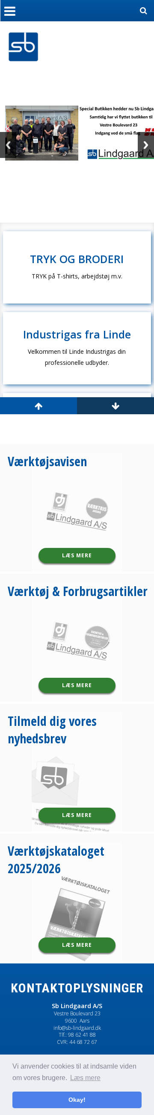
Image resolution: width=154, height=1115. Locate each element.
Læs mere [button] (85, 1077)
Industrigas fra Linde (77, 334)
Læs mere (77, 555)
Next (146, 145)
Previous (8, 145)
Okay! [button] (77, 1099)
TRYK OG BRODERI (77, 259)
